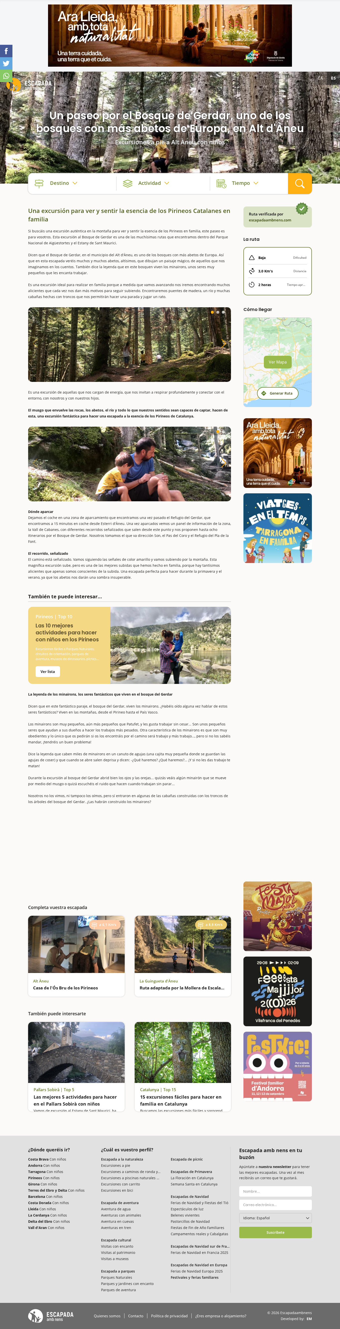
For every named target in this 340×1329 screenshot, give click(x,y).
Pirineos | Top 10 (54, 616)
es (333, 78)
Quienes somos (107, 1315)
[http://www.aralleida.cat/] (170, 35)
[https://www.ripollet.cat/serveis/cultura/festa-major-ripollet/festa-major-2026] (277, 916)
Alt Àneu (41, 980)
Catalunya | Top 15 (158, 1089)
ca (320, 78)
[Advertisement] (129, 851)
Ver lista (48, 671)
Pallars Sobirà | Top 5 (54, 1089)
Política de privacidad (169, 1315)
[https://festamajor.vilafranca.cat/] (277, 991)
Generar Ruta (281, 393)
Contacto (135, 1315)
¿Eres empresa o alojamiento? (220, 1315)
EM (309, 1318)
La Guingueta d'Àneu (159, 980)
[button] (212, 312)
